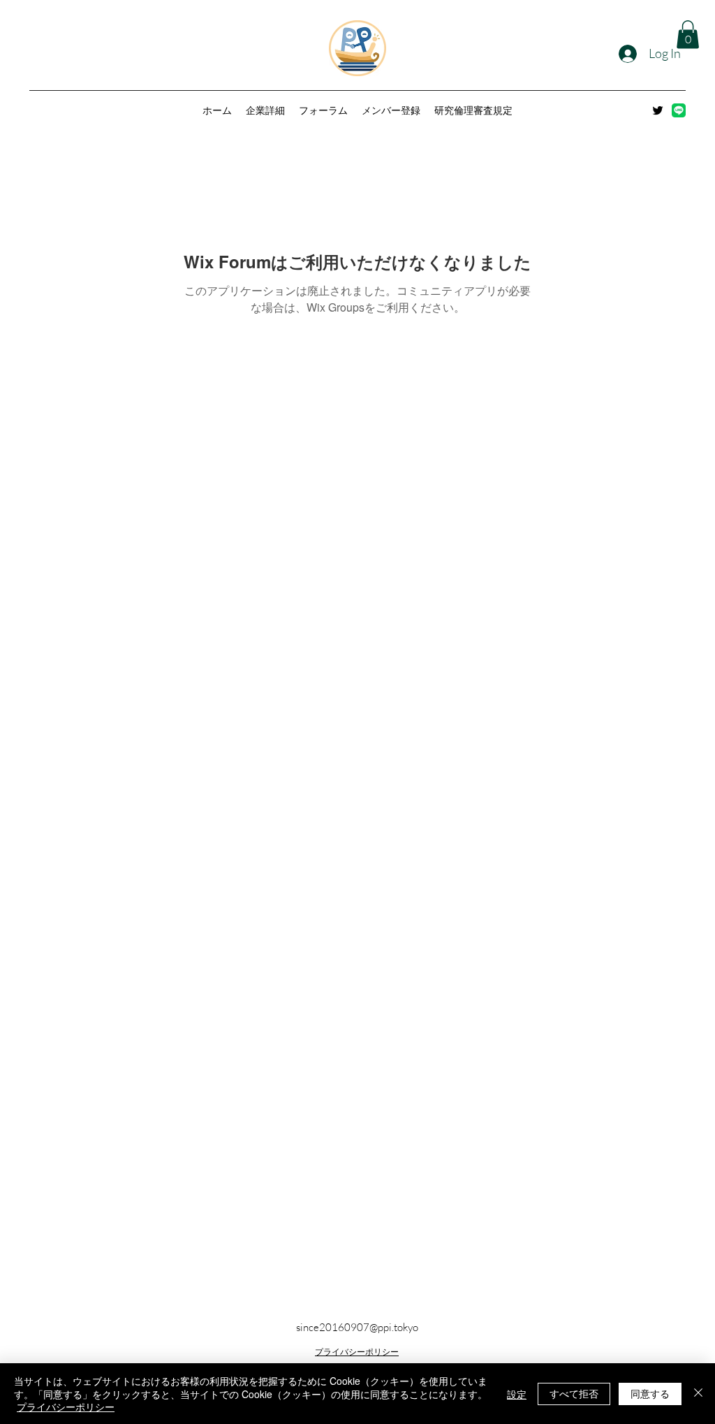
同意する (650, 1393)
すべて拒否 (574, 1393)
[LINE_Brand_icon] (679, 110)
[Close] (698, 1393)
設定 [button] (516, 1394)
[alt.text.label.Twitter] (658, 110)
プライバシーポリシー (357, 1351)
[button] (688, 34)
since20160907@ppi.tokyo (357, 1327)
